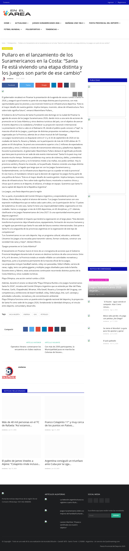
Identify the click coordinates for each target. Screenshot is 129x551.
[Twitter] (31, 329)
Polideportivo (12, 43)
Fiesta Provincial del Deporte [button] (104, 23)
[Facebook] (25, 329)
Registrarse (122, 2)
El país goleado (109, 341)
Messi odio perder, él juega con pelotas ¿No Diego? (114, 317)
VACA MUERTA (14, 314)
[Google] (38, 329)
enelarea (10, 78)
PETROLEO (44, 314)
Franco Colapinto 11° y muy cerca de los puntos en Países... (64, 424)
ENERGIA (27, 314)
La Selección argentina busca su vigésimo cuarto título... (72, 501)
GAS (35, 314)
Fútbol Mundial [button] (12, 29)
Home (7, 23)
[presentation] (75, 94)
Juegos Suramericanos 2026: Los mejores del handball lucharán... (72, 512)
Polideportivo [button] (33, 29)
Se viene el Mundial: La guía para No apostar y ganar (115, 329)
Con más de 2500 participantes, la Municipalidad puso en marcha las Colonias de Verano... (60, 349)
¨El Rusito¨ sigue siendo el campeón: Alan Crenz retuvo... (114, 304)
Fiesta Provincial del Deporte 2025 (112, 546)
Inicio (3, 43)
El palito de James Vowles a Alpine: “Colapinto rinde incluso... (21, 462)
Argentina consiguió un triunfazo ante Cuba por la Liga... (64, 462)
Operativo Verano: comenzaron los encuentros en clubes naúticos (26, 348)
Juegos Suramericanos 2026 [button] (46, 23)
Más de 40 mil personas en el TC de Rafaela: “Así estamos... (20, 424)
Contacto (6, 2)
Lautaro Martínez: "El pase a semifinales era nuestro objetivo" (70, 525)
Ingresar (111, 2)
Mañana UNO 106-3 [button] (74, 23)
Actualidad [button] (21, 23)
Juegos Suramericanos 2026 (99, 280)
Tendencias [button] (51, 29)
